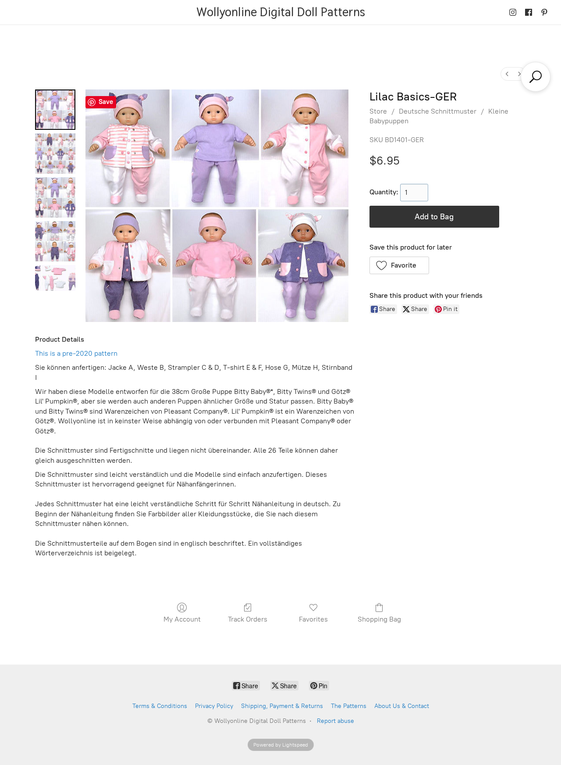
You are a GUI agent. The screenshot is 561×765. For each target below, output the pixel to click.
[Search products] (535, 77)
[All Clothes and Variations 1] (55, 153)
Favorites (313, 619)
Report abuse (335, 721)
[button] (399, 265)
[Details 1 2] (55, 197)
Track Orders (247, 619)
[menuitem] (507, 74)
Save (106, 102)
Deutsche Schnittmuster (437, 111)
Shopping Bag (379, 619)
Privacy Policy (214, 706)
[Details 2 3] (55, 241)
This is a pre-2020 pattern (76, 353)
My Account (182, 619)
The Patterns (348, 706)
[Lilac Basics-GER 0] (55, 109)
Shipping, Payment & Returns (282, 706)
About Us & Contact (401, 706)
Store (378, 111)
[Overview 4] (55, 278)
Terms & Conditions (159, 706)
